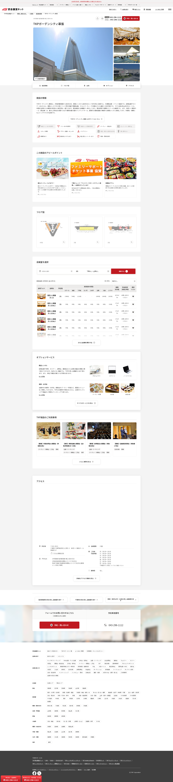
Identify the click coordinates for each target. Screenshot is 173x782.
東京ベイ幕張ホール (51, 296)
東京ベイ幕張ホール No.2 (51, 312)
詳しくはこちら (42, 194)
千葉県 (31, 13)
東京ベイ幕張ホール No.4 (51, 328)
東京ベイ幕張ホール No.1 (51, 304)
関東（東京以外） (22, 13)
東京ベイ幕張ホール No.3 (51, 320)
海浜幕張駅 (39, 13)
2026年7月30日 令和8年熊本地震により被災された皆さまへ (86, 1)
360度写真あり (41, 79)
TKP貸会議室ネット (9, 13)
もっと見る (42, 376)
